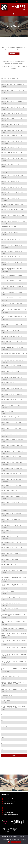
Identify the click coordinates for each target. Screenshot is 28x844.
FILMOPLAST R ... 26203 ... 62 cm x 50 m (11, 388)
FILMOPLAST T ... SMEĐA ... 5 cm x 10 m (12, 496)
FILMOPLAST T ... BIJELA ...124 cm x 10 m (12, 548)
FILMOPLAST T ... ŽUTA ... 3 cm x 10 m (11, 422)
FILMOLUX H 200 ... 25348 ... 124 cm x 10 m (12, 209)
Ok (9, 841)
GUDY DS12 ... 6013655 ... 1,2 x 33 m (10, 405)
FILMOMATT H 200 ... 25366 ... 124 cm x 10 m (13, 221)
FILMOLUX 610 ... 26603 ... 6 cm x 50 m (11, 257)
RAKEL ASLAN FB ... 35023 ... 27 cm (10, 603)
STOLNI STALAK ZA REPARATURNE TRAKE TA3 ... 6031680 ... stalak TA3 (14, 578)
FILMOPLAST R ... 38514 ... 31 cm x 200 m (12, 400)
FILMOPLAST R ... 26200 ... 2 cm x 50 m (11, 371)
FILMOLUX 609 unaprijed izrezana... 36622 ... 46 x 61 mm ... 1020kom (14, 269)
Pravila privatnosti (16, 841)
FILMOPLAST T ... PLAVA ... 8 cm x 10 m (11, 468)
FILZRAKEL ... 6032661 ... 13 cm (9, 608)
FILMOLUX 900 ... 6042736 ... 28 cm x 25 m (12, 96)
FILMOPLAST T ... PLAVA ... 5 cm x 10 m (11, 462)
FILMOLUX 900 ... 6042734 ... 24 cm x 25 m (12, 84)
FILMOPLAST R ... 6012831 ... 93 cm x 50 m (12, 394)
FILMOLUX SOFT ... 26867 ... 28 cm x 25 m (12, 164)
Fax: (2, 749)
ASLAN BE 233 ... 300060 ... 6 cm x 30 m (11, 281)
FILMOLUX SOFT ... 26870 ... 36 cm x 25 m (12, 187)
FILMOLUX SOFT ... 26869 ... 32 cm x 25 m (12, 175)
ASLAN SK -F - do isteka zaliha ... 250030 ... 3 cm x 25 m (14, 317)
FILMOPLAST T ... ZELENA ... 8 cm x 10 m (12, 485)
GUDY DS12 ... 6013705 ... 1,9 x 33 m (10, 411)
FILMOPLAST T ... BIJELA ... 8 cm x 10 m (11, 542)
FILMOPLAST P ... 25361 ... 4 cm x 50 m (11, 330)
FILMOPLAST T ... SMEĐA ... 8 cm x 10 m (12, 502)
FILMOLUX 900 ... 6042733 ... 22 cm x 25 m (12, 79)
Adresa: (3, 732)
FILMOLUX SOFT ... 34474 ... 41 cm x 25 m (12, 192)
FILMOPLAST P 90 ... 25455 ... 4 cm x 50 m (12, 347)
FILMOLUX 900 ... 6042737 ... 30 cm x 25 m (12, 101)
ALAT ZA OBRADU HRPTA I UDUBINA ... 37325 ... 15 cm (13, 622)
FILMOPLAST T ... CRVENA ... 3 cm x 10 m (12, 439)
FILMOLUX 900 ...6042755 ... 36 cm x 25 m (12, 118)
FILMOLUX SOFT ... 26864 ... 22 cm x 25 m (12, 147)
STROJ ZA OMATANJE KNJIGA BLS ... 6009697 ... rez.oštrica (14, 641)
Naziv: (2, 715)
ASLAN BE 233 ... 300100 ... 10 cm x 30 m (12, 286)
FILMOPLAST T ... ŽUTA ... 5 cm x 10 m (11, 428)
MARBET (18, 6)
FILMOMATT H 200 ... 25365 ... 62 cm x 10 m (12, 215)
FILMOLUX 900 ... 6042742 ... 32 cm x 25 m (12, 107)
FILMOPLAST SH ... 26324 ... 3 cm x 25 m (12, 365)
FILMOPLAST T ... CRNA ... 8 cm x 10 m (11, 565)
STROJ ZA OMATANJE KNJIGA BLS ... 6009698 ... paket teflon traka (14, 655)
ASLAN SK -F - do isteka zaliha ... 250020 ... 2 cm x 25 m (14, 310)
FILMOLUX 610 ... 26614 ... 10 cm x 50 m (11, 262)
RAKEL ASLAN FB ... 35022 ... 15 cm (10, 597)
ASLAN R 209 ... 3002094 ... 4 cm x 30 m (11, 292)
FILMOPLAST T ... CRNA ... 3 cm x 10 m (11, 553)
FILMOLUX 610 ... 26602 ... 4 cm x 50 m (11, 251)
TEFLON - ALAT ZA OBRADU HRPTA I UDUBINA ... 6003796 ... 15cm (14, 615)
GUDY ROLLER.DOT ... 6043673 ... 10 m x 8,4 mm (14, 689)
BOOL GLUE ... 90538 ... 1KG (8, 695)
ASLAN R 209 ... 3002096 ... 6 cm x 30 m (11, 298)
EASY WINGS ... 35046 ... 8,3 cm (9, 232)
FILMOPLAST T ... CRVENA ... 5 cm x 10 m (12, 445)
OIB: (2, 720)
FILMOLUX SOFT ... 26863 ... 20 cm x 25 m (12, 141)
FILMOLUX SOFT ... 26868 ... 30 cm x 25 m (12, 170)
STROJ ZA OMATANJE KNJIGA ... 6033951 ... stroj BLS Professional (14, 662)
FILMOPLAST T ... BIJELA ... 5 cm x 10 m (11, 536)
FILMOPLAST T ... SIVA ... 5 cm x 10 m (11, 513)
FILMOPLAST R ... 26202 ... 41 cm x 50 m (11, 382)
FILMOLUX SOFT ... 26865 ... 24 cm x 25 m (12, 153)
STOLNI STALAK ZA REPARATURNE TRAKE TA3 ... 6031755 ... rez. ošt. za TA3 (14, 585)
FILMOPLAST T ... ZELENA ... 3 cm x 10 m (12, 474)
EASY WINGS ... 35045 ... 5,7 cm (9, 227)
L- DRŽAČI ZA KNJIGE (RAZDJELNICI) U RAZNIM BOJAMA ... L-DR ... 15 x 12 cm (14, 707)
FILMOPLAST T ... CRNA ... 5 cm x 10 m (11, 559)
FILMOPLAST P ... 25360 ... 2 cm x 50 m (11, 324)
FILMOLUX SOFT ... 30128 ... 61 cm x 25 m (12, 198)
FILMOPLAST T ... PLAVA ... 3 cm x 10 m (11, 456)
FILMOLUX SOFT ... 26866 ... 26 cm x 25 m (12, 158)
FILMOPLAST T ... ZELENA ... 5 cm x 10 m (12, 479)
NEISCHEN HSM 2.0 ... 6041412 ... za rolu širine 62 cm (14, 669)
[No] (25, 839)
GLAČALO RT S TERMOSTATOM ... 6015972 (12, 628)
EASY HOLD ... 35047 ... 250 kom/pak (11, 676)
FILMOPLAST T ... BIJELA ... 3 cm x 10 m (11, 530)
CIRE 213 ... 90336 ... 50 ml (8, 700)
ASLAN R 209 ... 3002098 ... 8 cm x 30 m (11, 303)
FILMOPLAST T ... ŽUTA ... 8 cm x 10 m (11, 434)
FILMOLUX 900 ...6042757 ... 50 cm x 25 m (12, 130)
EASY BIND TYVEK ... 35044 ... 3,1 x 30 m (11, 570)
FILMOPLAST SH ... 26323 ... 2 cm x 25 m (12, 360)
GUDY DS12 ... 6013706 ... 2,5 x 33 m (10, 417)
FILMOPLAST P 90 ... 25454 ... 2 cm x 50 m (12, 341)
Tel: (2, 743)
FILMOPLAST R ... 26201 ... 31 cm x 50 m (11, 377)
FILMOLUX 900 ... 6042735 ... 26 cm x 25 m (12, 90)
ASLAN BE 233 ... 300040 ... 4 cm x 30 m (11, 275)
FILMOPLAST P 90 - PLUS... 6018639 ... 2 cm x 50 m (14, 354)
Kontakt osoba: (5, 726)
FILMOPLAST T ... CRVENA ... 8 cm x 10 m (12, 451)
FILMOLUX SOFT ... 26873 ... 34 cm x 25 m (12, 181)
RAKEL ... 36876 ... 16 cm (7, 591)
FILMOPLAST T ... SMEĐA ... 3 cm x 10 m (12, 491)
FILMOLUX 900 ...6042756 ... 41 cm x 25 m (12, 124)
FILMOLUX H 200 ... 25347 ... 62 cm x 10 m (12, 204)
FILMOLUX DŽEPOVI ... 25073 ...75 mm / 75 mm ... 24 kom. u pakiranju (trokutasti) (13, 683)
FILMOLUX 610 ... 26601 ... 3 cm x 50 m (11, 245)
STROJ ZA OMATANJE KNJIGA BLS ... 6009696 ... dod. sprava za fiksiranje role (14, 648)
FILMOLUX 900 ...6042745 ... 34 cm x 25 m (12, 113)
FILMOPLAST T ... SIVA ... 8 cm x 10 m (11, 519)
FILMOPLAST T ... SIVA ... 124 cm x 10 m (11, 525)
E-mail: (2, 737)
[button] (13, 14)
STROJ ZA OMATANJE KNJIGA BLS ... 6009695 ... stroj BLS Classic (14, 634)
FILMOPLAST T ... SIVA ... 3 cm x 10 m (11, 508)
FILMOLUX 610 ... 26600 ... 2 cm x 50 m (11, 240)
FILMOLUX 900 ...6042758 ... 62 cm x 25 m (12, 136)
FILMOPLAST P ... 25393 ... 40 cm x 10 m (11, 336)
